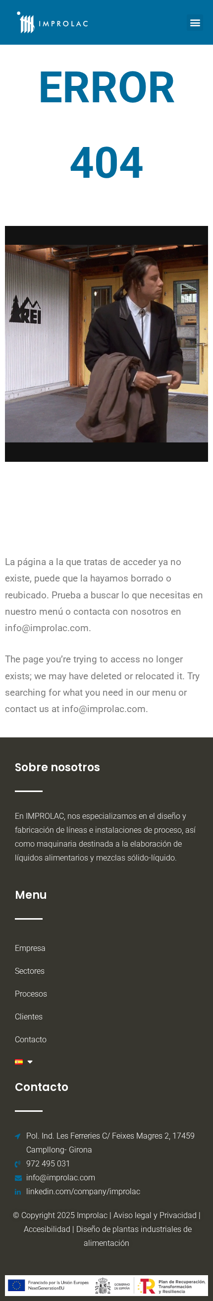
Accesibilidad (48, 1229)
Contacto (31, 1039)
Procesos (31, 994)
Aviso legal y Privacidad (155, 1215)
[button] (195, 22)
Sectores (30, 971)
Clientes (29, 1016)
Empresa (30, 948)
